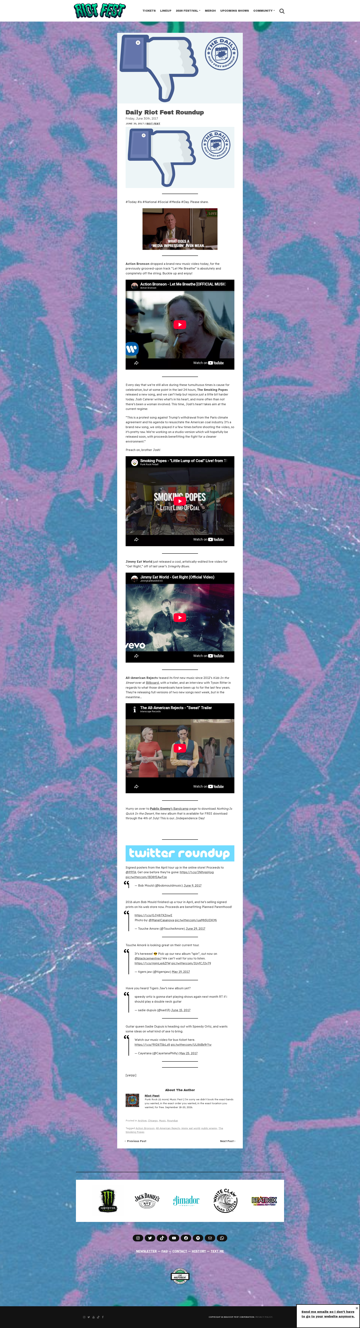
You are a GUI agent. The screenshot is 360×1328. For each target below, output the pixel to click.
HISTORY (199, 1251)
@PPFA (131, 872)
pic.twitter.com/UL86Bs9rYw (191, 1044)
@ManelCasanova (161, 920)
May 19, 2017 (181, 972)
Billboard (152, 683)
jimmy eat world (191, 1128)
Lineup (165, 10)
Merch (210, 10)
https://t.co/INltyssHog (197, 872)
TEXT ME (217, 1251)
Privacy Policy (263, 1317)
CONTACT (179, 1251)
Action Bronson (145, 1128)
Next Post (227, 1141)
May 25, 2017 (188, 1053)
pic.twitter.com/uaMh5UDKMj (196, 920)
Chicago (153, 1120)
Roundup (172, 1120)
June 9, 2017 (193, 885)
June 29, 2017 (195, 928)
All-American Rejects (168, 1128)
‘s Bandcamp (169, 808)
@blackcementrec (148, 958)
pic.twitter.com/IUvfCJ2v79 (191, 963)
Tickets (149, 10)
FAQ (164, 1251)
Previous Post (136, 1141)
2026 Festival (187, 10)
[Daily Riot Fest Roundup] (180, 68)
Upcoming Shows (234, 10)
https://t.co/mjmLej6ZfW (153, 963)
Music (162, 1120)
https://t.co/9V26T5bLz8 (152, 1044)
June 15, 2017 (180, 1010)
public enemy (209, 1128)
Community (263, 10)
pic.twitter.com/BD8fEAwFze (146, 877)
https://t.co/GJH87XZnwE (153, 915)
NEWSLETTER (146, 1251)
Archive (142, 1120)
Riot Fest (153, 123)
